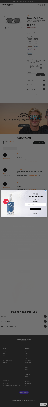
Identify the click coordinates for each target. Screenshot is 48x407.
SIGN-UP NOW (35, 209)
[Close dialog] (45, 191)
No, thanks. (35, 213)
